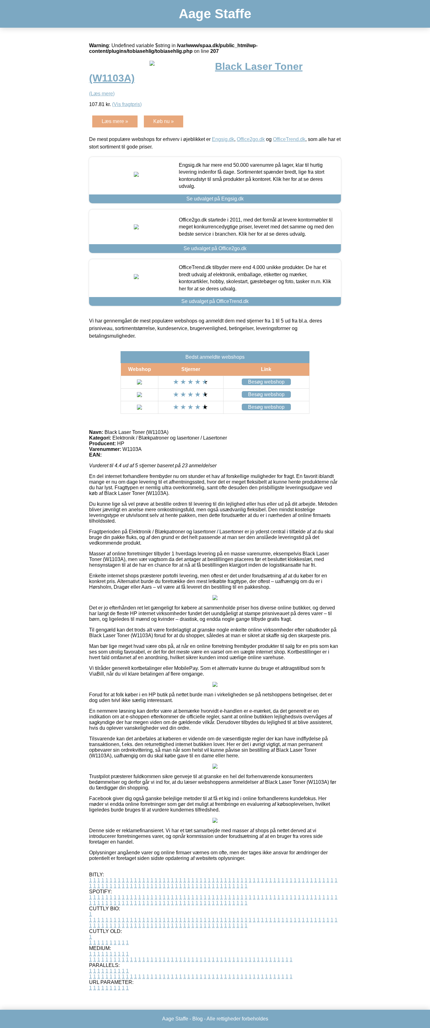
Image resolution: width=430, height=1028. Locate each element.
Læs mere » (115, 121)
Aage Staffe (215, 13)
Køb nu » (163, 121)
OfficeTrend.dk (289, 139)
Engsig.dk (223, 139)
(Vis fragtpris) (127, 104)
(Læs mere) (102, 93)
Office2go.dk (251, 139)
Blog (197, 1018)
